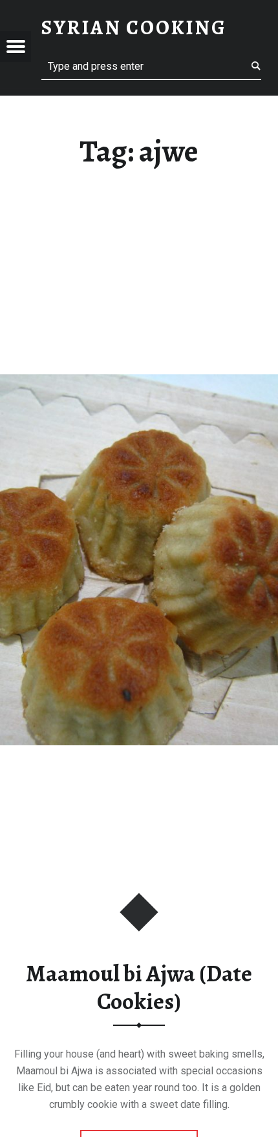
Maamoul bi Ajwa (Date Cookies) (139, 987)
